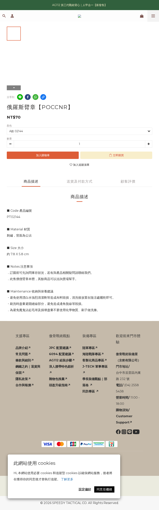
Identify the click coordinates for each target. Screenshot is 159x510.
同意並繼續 (104, 489)
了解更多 (67, 479)
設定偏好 (85, 489)
